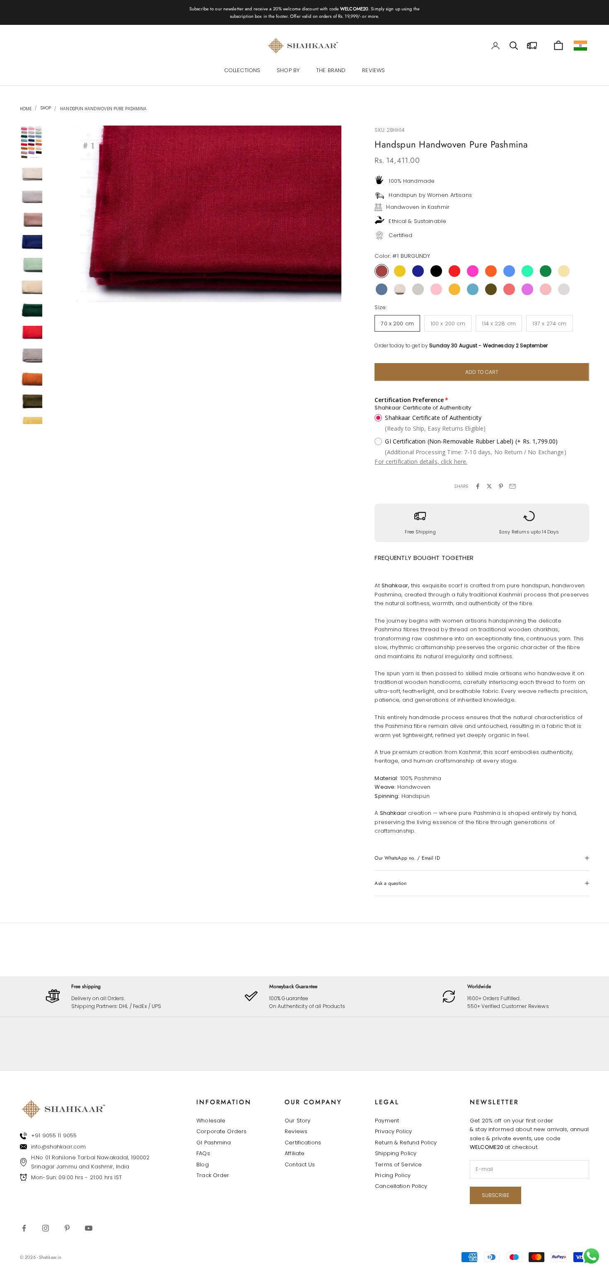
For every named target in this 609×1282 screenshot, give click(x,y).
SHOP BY (288, 71)
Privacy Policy (393, 1131)
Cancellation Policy (401, 1186)
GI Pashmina (213, 1142)
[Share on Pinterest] (501, 486)
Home (25, 109)
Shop (45, 108)
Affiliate (294, 1153)
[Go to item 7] (31, 288)
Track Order (212, 1175)
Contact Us (300, 1164)
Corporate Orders (221, 1131)
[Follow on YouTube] (89, 1228)
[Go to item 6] (31, 265)
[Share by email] (512, 486)
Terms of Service (398, 1164)
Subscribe (495, 1195)
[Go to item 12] (31, 401)
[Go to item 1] (31, 143)
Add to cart (481, 372)
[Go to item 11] (31, 379)
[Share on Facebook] (477, 486)
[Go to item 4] (31, 219)
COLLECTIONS (242, 71)
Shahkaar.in (50, 1257)
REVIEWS (373, 71)
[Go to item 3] (31, 197)
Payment (387, 1120)
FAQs (203, 1153)
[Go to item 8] (31, 310)
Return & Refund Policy (406, 1142)
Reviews (296, 1131)
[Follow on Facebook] (24, 1228)
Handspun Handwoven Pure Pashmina (103, 109)
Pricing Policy (393, 1175)
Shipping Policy (395, 1153)
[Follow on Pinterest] (67, 1228)
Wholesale (210, 1120)
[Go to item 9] (31, 333)
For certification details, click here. (421, 461)
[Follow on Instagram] (45, 1228)
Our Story (297, 1120)
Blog (202, 1164)
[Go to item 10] (31, 356)
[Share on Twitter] (489, 486)
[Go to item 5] (31, 242)
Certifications (303, 1142)
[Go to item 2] (31, 174)
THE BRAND (331, 71)
